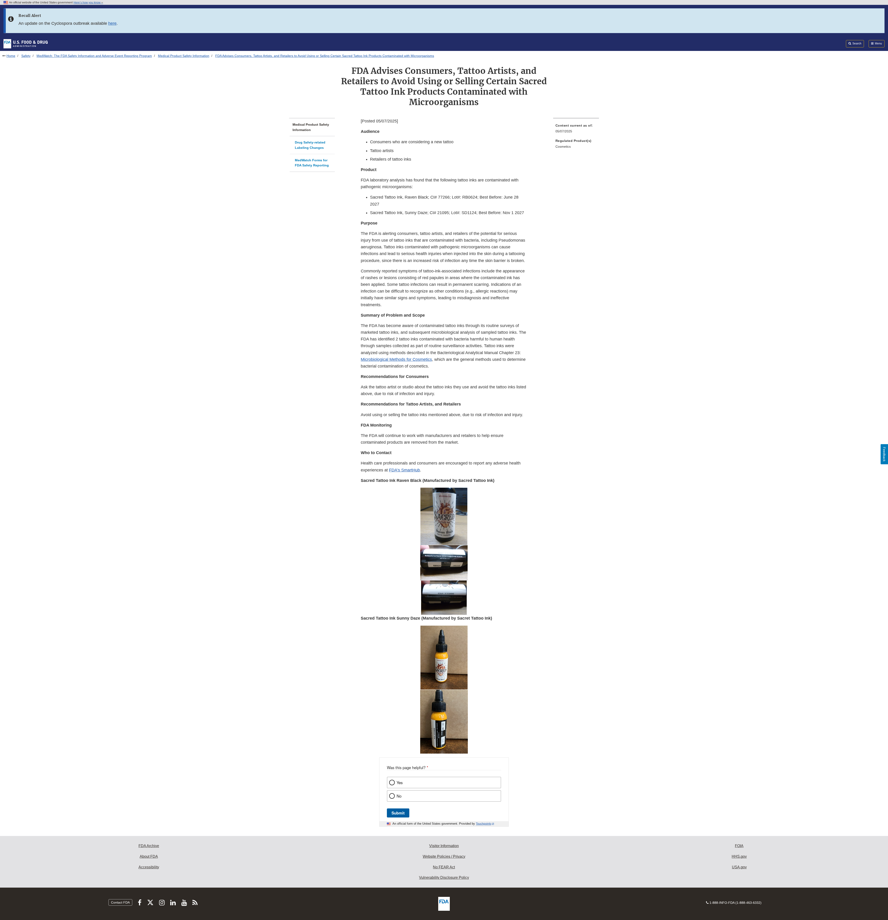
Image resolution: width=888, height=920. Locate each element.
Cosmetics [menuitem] (563, 146)
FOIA (739, 846)
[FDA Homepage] (25, 43)
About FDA (149, 856)
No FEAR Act (444, 867)
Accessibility (149, 867)
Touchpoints (483, 823)
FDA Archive (149, 846)
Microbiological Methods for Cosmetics (396, 359)
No (399, 796)
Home (10, 56)
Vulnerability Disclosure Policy (444, 877)
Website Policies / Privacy (444, 856)
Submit (398, 813)
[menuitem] (576, 129)
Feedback (884, 454)
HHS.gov (739, 856)
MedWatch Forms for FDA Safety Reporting (312, 162)
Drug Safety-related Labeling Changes (310, 145)
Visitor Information (444, 846)
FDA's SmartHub (404, 470)
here (112, 23)
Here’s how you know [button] (87, 2)
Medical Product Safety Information (183, 56)
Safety (26, 56)
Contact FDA (120, 902)
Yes (400, 782)
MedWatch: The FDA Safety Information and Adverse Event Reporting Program (94, 56)
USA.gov (739, 867)
